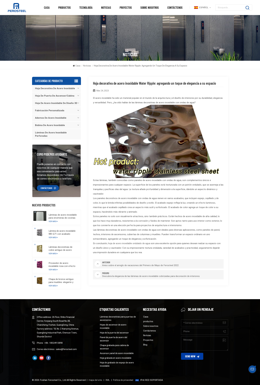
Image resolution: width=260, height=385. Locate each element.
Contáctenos (175, 7)
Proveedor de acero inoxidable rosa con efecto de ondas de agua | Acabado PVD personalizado (63, 265)
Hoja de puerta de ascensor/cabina (54, 95)
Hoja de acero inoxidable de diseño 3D (56, 103)
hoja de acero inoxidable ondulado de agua (129, 243)
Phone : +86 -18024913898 (50, 343)
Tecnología (86, 7)
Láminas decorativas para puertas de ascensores (118, 318)
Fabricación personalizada (49, 110)
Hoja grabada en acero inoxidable (115, 358)
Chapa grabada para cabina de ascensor (114, 347)
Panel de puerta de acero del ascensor (113, 339)
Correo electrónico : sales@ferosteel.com (57, 349)
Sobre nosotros (149, 7)
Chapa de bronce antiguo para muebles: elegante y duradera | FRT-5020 (61, 281)
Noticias (106, 7)
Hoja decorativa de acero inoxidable (55, 88)
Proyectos (126, 7)
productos (64, 7)
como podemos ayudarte (52, 154)
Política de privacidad (123, 380)
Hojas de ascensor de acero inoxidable (113, 326)
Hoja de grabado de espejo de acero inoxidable (117, 364)
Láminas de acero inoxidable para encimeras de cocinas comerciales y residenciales (63, 216)
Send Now (190, 356)
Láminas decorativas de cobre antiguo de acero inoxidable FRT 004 (60, 249)
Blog (145, 345)
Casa (47, 7)
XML (107, 380)
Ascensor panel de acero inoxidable (117, 353)
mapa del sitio (95, 380)
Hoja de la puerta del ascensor (114, 332)
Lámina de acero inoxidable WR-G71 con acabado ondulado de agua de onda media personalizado (62, 232)
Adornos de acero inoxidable (50, 118)
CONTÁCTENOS (46, 188)
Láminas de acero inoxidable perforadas (51, 134)
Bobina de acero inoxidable (50, 125)
